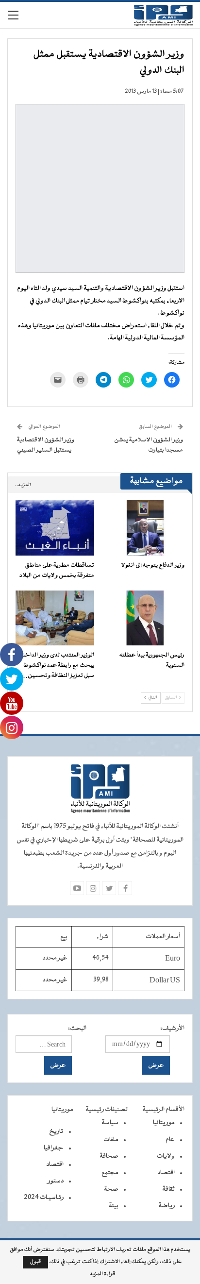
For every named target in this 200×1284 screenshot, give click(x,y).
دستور (56, 1181)
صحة (111, 1189)
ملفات (110, 1140)
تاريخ (56, 1131)
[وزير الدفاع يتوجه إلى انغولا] (145, 527)
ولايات (166, 1156)
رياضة (166, 1206)
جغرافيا (54, 1148)
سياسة (109, 1123)
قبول (35, 1262)
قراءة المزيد (102, 1274)
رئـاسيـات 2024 (44, 1197)
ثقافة (168, 1189)
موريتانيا (164, 1123)
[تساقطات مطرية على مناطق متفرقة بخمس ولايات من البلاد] (55, 527)
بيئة (113, 1206)
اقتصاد (166, 1173)
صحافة (109, 1156)
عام (170, 1140)
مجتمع (109, 1173)
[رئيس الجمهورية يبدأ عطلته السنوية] (145, 618)
